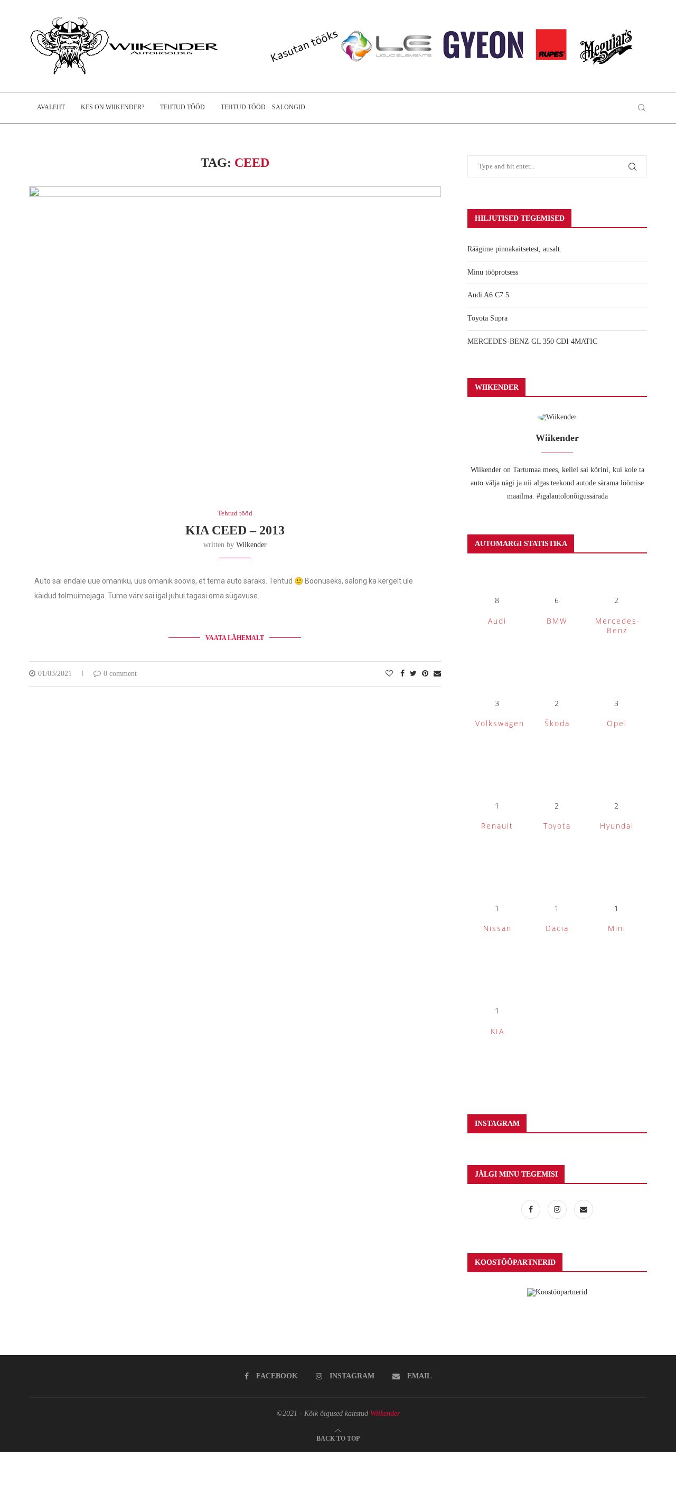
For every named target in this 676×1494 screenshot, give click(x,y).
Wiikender (251, 545)
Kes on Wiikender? (112, 107)
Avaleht (51, 107)
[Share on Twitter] (413, 674)
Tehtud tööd (182, 107)
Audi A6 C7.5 (488, 295)
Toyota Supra (487, 318)
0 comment (120, 674)
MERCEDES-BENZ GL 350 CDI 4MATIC (532, 341)
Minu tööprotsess (492, 272)
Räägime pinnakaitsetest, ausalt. (514, 249)
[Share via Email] (437, 674)
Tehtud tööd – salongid (263, 107)
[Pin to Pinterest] (425, 674)
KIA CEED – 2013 (235, 530)
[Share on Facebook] (402, 674)
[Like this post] (389, 674)
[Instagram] (558, 1210)
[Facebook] (532, 1210)
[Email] (583, 1210)
